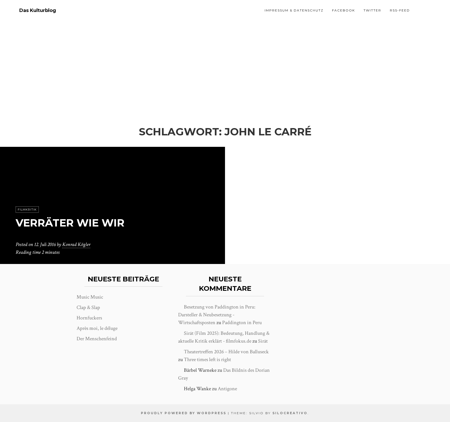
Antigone (227, 388)
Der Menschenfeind (97, 338)
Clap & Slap (88, 307)
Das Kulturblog (37, 10)
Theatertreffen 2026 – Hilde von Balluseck (226, 351)
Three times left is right (207, 359)
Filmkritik (27, 209)
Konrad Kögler (76, 244)
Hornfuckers (89, 317)
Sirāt (263, 341)
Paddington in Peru (242, 322)
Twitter (372, 10)
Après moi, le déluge (97, 328)
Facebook (343, 10)
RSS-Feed (400, 10)
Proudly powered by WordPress (183, 413)
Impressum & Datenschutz (294, 10)
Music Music (90, 297)
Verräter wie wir (70, 222)
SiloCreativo (290, 413)
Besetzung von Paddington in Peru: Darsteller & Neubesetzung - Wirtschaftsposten (216, 315)
